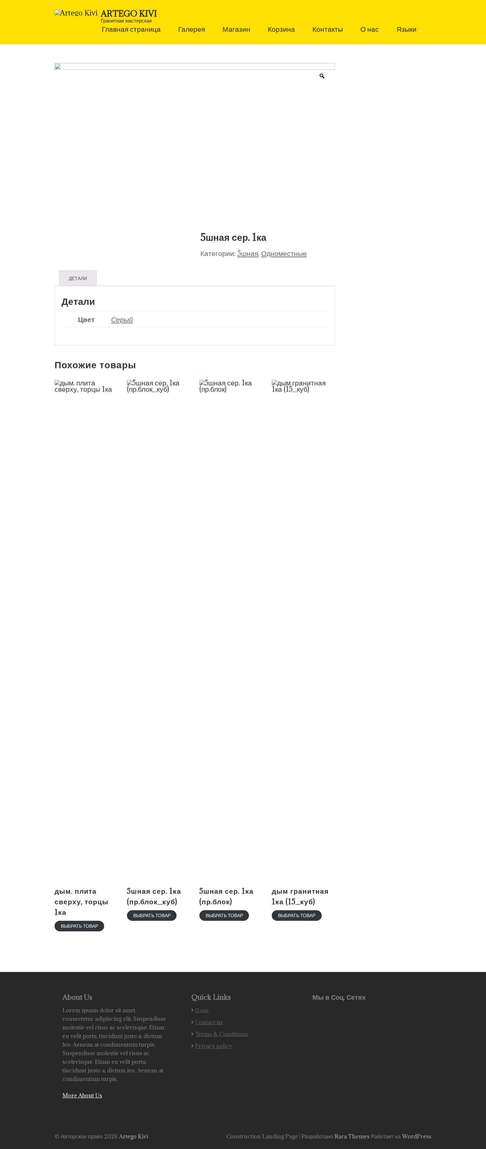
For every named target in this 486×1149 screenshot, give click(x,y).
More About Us (82, 1095)
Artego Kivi (129, 13)
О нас (369, 30)
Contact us (209, 1022)
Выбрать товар (79, 926)
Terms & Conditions (221, 1034)
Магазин (236, 30)
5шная (247, 253)
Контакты (327, 30)
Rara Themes (353, 1136)
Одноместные (284, 253)
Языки (406, 30)
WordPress (416, 1136)
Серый (122, 319)
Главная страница (131, 30)
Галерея (191, 30)
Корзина (281, 30)
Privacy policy (213, 1046)
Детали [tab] (78, 278)
